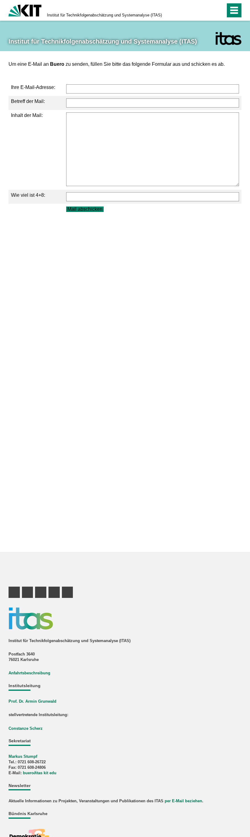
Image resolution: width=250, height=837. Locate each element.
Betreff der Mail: (28, 101)
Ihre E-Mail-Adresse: (33, 87)
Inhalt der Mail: (27, 115)
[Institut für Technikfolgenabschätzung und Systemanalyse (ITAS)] (228, 38)
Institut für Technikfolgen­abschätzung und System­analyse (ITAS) (104, 15)
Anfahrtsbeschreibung (29, 673)
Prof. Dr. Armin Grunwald (32, 701)
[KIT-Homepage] (25, 10)
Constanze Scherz (26, 728)
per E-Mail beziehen (183, 801)
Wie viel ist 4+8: (28, 195)
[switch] (207, 10)
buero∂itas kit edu (39, 773)
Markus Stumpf (23, 756)
